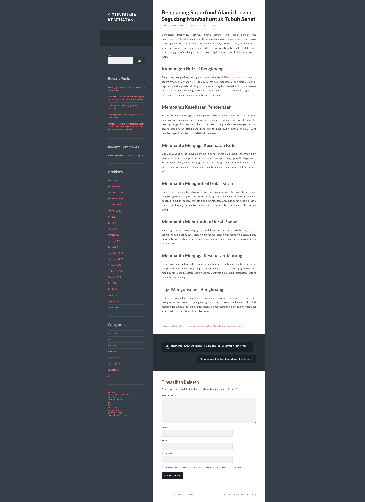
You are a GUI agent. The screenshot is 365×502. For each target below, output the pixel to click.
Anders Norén (240, 495)
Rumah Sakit (114, 357)
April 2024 (113, 301)
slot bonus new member (119, 394)
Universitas (113, 369)
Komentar (168, 395)
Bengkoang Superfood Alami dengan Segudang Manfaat (218, 326)
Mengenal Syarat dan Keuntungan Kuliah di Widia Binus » (226, 359)
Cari (110, 55)
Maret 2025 (113, 234)
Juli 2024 (112, 283)
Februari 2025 (114, 241)
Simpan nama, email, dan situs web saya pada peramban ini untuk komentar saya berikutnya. (203, 467)
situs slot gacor (115, 399)
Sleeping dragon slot (235, 77)
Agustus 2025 (114, 210)
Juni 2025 (112, 223)
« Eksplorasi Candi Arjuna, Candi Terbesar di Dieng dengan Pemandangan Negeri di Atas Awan (205, 347)
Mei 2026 (112, 180)
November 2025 (115, 198)
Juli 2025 (112, 216)
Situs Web (167, 453)
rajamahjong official (117, 415)
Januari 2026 (114, 186)
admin (183, 25)
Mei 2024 (112, 295)
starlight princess (116, 410)
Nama (165, 427)
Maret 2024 (113, 307)
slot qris (111, 392)
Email (165, 440)
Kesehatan (113, 351)
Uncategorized (115, 363)
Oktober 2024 (114, 265)
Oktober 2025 (114, 204)
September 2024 (116, 271)
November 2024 (115, 259)
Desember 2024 (115, 253)
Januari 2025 (114, 247)
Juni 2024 (112, 289)
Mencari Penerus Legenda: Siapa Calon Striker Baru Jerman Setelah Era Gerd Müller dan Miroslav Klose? (126, 126)
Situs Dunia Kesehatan (122, 17)
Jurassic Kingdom (179, 39)
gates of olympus (116, 412)
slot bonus (112, 407)
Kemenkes (113, 345)
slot (109, 402)
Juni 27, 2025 (169, 25)
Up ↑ (253, 495)
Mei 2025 (112, 229)
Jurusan (111, 339)
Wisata (111, 375)
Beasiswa (112, 333)
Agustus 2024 (114, 277)
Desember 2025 (115, 192)
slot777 (111, 397)
